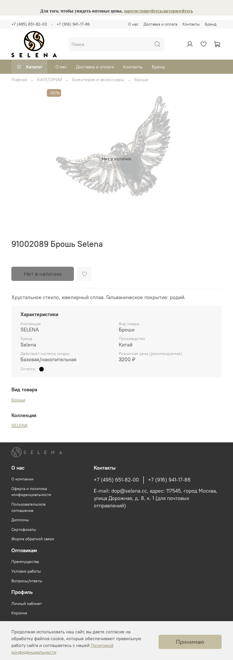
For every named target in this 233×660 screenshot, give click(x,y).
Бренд (211, 24)
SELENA (19, 425)
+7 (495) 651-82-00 (29, 24)
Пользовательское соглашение (28, 507)
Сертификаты (23, 529)
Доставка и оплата (160, 24)
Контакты (191, 24)
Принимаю (190, 641)
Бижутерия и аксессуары (98, 79)
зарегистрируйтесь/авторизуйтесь (158, 11)
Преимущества (25, 561)
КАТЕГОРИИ (49, 79)
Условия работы (26, 571)
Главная (19, 79)
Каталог (34, 67)
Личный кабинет (26, 603)
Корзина (19, 612)
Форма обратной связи (32, 538)
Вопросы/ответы (26, 580)
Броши (141, 79)
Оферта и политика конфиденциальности (31, 491)
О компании (22, 479)
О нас (133, 24)
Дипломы (20, 519)
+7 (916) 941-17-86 (73, 24)
